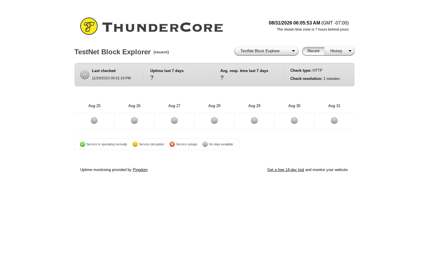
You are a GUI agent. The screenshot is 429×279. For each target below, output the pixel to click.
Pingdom (140, 170)
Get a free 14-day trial (285, 170)
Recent (314, 51)
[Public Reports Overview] (153, 26)
